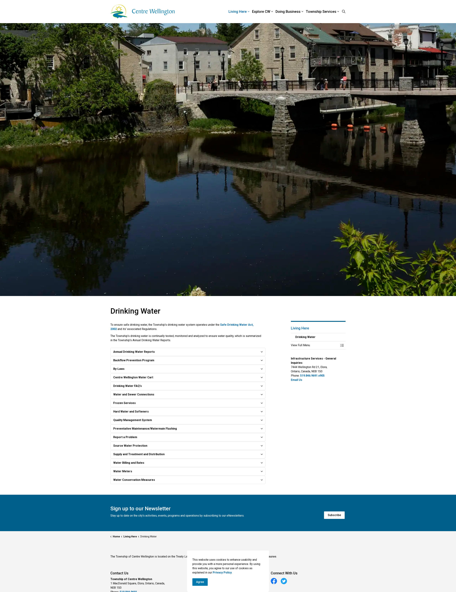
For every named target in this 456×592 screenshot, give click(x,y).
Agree (200, 582)
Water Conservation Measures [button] (134, 480)
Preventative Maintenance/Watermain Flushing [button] (145, 428)
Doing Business (288, 11)
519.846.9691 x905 (312, 375)
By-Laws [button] (119, 369)
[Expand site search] (344, 11)
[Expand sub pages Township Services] (346, 11)
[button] (315, 345)
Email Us (296, 380)
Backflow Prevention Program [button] (133, 360)
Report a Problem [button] (125, 437)
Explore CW (261, 11)
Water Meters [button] (122, 471)
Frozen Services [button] (124, 403)
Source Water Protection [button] (130, 445)
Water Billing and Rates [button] (128, 462)
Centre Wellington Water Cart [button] (133, 377)
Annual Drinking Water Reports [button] (134, 351)
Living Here (238, 11)
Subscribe (334, 515)
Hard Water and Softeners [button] (131, 411)
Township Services (321, 11)
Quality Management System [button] (132, 420)
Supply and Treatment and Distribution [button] (139, 454)
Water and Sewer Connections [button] (133, 394)
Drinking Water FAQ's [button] (127, 386)
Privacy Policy (222, 572)
